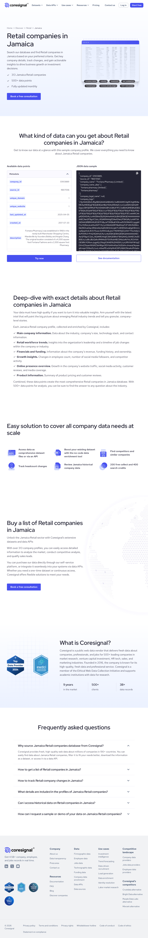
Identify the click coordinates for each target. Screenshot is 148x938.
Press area (54, 863)
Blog (52, 890)
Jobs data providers (131, 865)
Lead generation (105, 873)
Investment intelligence (103, 855)
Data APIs (78, 884)
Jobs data (78, 863)
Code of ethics (124, 925)
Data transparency (58, 858)
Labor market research (108, 887)
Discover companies (59, 895)
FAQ (52, 886)
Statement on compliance (34, 932)
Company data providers (129, 858)
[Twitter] (12, 866)
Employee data (80, 858)
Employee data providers (129, 871)
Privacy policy (29, 925)
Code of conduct (107, 925)
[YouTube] (18, 866)
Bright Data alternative (133, 894)
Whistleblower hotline (86, 925)
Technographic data (83, 867)
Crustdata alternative (132, 889)
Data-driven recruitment (103, 867)
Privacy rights (67, 925)
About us (54, 854)
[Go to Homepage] (17, 5)
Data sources (80, 889)
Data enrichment (105, 878)
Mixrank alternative (131, 906)
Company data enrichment (80, 878)
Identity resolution (106, 882)
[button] (37, 5)
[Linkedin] (6, 866)
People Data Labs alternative (130, 900)
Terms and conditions (48, 925)
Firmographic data (82, 854)
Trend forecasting (106, 861)
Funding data (80, 872)
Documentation (57, 881)
